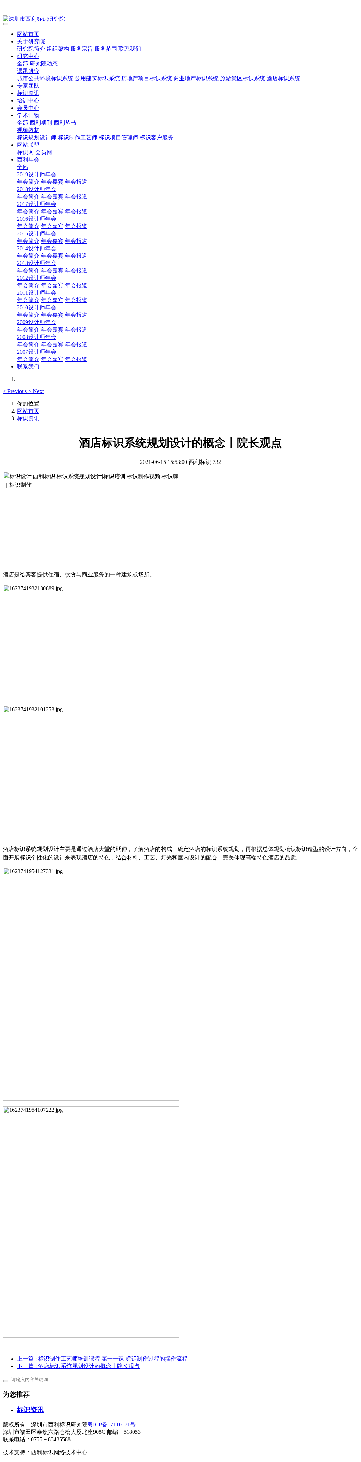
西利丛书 (65, 123)
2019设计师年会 (36, 174)
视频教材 (28, 130)
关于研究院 (31, 41)
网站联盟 (28, 145)
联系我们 (129, 49)
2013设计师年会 (36, 263)
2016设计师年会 (36, 219)
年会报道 (76, 182)
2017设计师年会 (36, 204)
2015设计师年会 (36, 234)
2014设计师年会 (36, 248)
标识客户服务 (156, 137)
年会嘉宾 (52, 182)
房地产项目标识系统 (146, 78)
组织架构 (58, 49)
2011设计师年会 (36, 293)
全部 (22, 64)
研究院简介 (31, 49)
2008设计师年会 (36, 337)
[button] (15, 391)
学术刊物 (28, 115)
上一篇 (102, 1359)
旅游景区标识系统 (242, 78)
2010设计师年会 (36, 307)
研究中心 (28, 56)
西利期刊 (41, 123)
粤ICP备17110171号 (111, 1425)
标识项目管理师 (118, 137)
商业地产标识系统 (196, 78)
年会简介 (28, 182)
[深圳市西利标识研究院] (180, 19)
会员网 (43, 152)
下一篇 (78, 1366)
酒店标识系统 (283, 78)
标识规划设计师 (36, 137)
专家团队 (28, 86)
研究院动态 (44, 64)
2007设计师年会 (36, 352)
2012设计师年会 (36, 278)
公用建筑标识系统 (97, 78)
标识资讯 (28, 93)
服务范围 (105, 49)
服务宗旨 (82, 49)
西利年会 (28, 160)
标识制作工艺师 (77, 137)
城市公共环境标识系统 (45, 78)
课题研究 (28, 71)
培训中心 (28, 100)
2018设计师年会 (36, 189)
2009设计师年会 (36, 322)
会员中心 (28, 108)
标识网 (25, 152)
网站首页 (28, 34)
